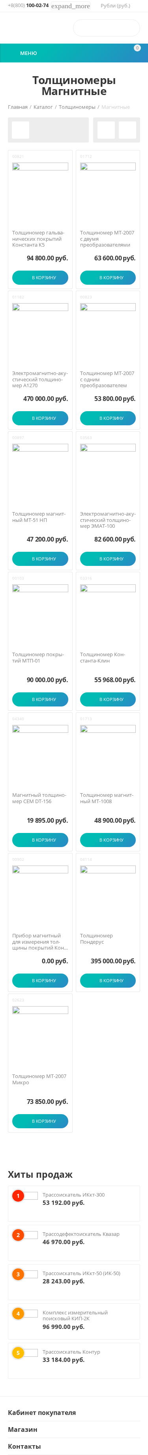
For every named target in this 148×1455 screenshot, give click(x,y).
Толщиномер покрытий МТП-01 (38, 658)
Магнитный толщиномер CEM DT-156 (39, 798)
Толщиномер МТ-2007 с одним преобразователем (107, 379)
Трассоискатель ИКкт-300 (74, 1194)
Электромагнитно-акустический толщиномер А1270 (40, 379)
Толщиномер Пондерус (96, 939)
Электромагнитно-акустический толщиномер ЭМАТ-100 (108, 520)
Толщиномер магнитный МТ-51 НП (39, 517)
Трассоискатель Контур (71, 1351)
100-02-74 (28, 5)
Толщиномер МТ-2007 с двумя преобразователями (107, 239)
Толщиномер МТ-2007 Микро (39, 1079)
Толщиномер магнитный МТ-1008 (106, 798)
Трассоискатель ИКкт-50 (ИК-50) (81, 1273)
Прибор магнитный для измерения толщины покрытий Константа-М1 (39, 942)
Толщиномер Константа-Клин (102, 658)
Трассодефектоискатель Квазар (81, 1233)
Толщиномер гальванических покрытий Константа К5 (38, 239)
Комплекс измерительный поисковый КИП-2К (75, 1315)
